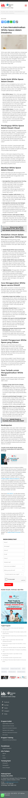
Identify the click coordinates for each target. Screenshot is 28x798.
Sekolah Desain (21, 671)
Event (4, 755)
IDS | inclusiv (5, 734)
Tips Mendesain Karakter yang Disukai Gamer (12, 657)
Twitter (6, 708)
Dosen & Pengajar (6, 767)
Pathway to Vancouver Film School (10, 732)
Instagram (6, 711)
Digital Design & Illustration (8, 723)
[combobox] (14, 558)
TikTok (5, 714)
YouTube (6, 705)
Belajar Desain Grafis (15, 668)
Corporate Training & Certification (10, 739)
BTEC (23, 668)
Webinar (4, 753)
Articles (4, 757)
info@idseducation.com (11, 782)
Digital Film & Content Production (10, 728)
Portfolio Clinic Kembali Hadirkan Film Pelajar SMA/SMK (14, 647)
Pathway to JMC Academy (8, 730)
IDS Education (12, 671)
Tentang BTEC (6, 765)
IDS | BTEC (4, 671)
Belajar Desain (5, 668)
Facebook (6, 702)
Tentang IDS (5, 763)
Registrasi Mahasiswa (7, 748)
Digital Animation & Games (8, 725)
